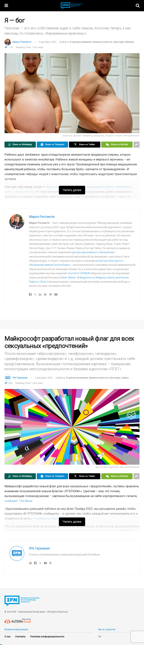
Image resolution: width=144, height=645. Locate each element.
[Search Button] (138, 5)
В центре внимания (81, 41)
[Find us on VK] (99, 636)
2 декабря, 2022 (44, 377)
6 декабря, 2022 (47, 41)
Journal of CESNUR (78, 273)
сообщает (18, 501)
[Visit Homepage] (72, 5)
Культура (118, 41)
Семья (125, 377)
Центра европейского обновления (93, 252)
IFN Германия (20, 377)
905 (10, 383)
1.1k (10, 47)
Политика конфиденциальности (47, 636)
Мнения (129, 41)
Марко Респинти (22, 41)
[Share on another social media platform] (137, 145)
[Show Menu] (6, 5)
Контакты (20, 636)
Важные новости (102, 41)
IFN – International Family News (29, 612)
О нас (7, 636)
